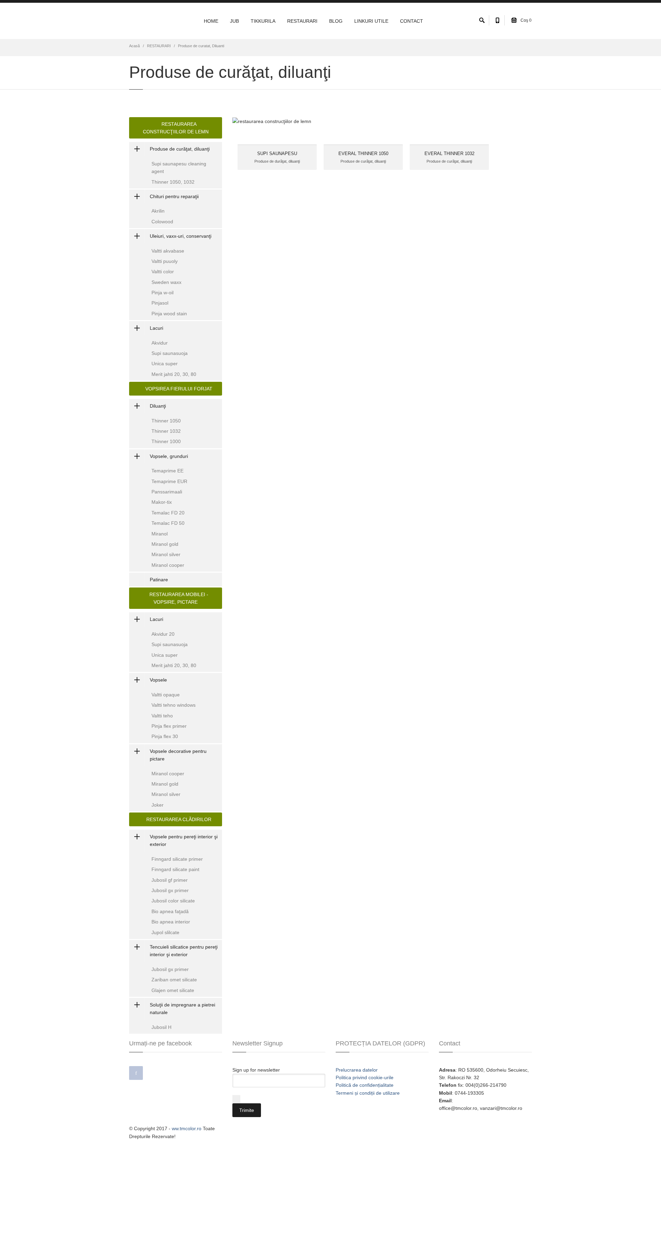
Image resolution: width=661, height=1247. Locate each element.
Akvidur (159, 343)
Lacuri (156, 328)
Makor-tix (161, 502)
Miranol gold (164, 544)
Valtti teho (162, 715)
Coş (526, 20)
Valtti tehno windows (173, 705)
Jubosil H (161, 1027)
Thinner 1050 (166, 420)
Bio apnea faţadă (170, 911)
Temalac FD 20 (168, 512)
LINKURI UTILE (371, 21)
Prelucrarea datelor (357, 1070)
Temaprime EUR (169, 481)
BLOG (336, 21)
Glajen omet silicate (172, 990)
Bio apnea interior (170, 921)
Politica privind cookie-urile (365, 1077)
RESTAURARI (302, 21)
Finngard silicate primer (177, 859)
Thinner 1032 (166, 431)
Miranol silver (165, 554)
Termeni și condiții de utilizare (368, 1093)
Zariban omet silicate (174, 979)
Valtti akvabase (167, 251)
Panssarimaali (166, 491)
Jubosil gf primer (169, 880)
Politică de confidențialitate (365, 1085)
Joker (157, 805)
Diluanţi (158, 406)
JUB (234, 21)
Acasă (134, 46)
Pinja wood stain (169, 313)
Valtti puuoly (164, 261)
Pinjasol (159, 303)
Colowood (162, 221)
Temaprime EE (167, 470)
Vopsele (158, 680)
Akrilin (158, 211)
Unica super (164, 363)
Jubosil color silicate (173, 900)
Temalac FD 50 (168, 523)
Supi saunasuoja (169, 353)
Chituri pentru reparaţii (174, 196)
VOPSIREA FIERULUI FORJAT (177, 388)
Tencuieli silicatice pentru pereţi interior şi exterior (184, 950)
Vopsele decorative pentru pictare (178, 755)
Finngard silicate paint (175, 869)
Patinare (159, 579)
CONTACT (411, 21)
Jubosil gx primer (170, 890)
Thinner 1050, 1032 (173, 182)
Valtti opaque (165, 694)
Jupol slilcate (165, 932)
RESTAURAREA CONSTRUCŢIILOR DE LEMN (176, 127)
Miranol (159, 533)
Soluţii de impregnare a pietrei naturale (182, 1008)
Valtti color (162, 271)
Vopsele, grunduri (169, 456)
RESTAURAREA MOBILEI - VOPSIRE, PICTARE (177, 598)
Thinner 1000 (166, 441)
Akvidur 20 (163, 634)
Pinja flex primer (169, 726)
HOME (211, 21)
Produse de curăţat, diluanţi (180, 149)
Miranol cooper (167, 565)
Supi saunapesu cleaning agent (178, 167)
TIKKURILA (263, 21)
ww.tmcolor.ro (186, 1128)
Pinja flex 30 (164, 736)
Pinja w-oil (162, 292)
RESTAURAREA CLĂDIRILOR (177, 819)
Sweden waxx (166, 282)
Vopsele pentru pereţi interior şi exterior (184, 840)
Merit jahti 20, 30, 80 (173, 374)
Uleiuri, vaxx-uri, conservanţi (180, 236)
